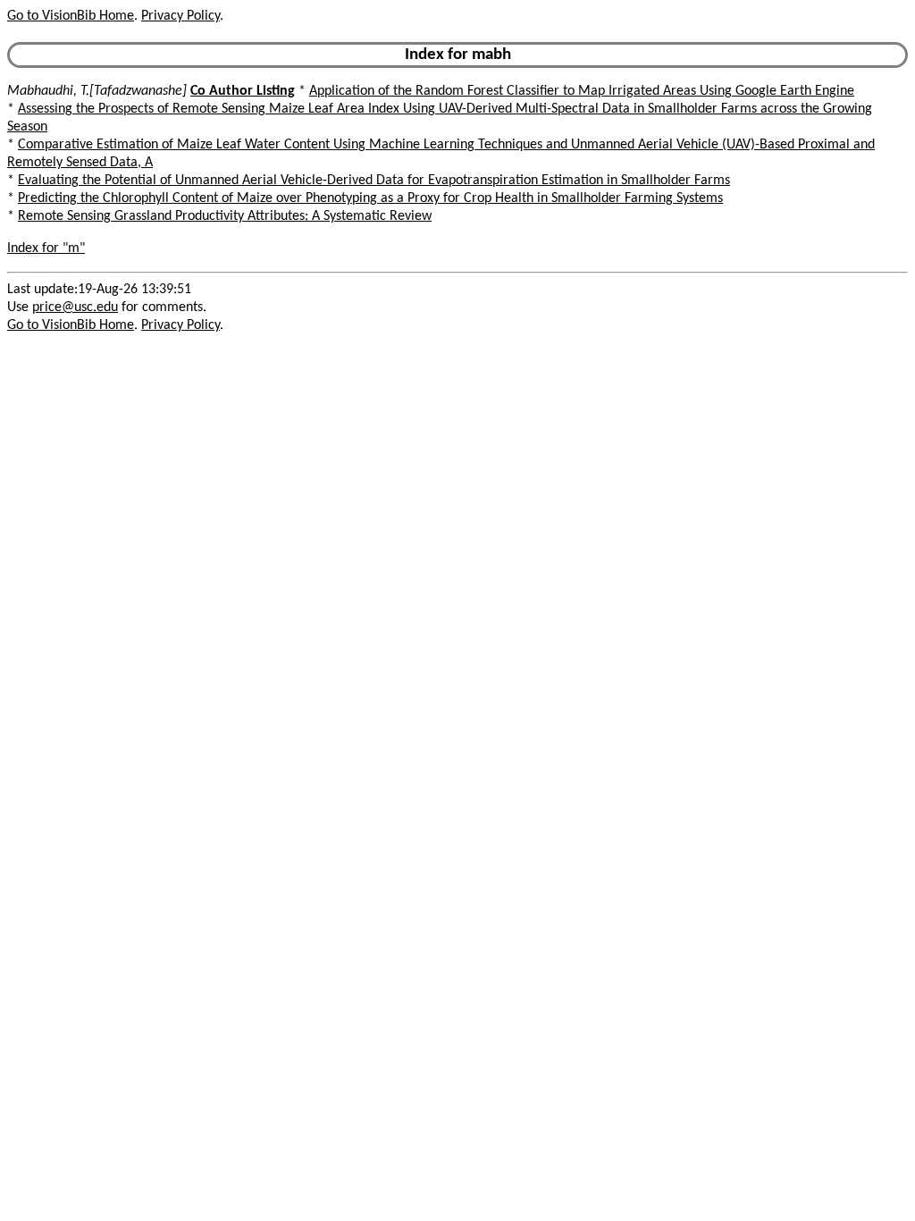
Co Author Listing (242, 91)
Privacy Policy (180, 16)
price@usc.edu (75, 307)
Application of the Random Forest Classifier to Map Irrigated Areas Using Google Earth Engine (581, 91)
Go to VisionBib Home (70, 16)
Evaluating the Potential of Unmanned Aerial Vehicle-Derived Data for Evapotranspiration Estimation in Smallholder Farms (374, 180)
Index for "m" (46, 248)
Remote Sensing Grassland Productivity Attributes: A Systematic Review (225, 216)
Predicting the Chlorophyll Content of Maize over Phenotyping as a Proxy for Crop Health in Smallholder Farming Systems (370, 198)
